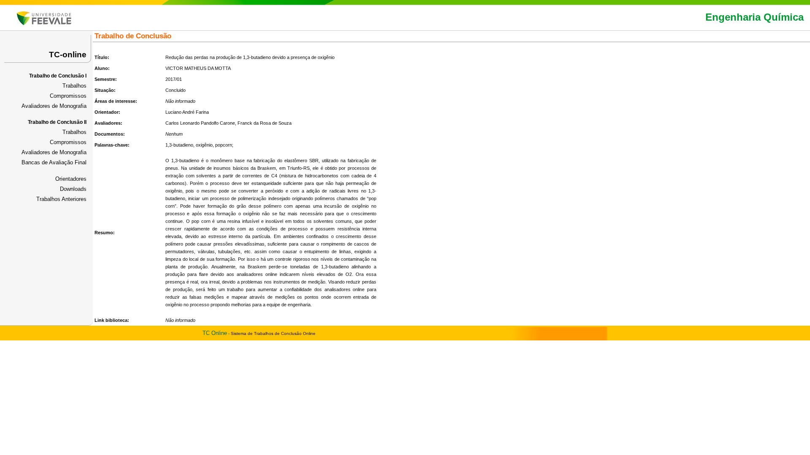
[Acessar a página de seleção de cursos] (44, 23)
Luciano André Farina (187, 112)
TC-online (67, 54)
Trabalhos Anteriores (61, 199)
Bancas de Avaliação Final (54, 162)
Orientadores (70, 179)
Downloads (73, 189)
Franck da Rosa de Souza (265, 123)
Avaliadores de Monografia (54, 106)
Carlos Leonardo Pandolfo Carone (200, 123)
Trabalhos (74, 86)
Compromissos (68, 96)
